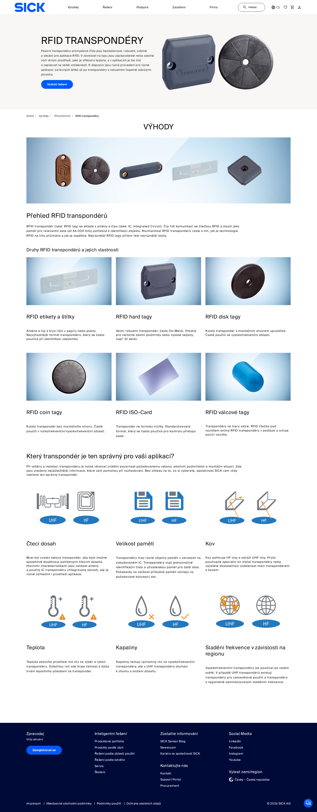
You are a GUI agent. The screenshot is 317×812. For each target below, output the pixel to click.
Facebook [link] (236, 747)
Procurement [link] (169, 786)
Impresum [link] (34, 803)
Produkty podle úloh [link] (109, 747)
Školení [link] (100, 772)
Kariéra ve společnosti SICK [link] (180, 753)
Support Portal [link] (170, 779)
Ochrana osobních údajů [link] (143, 803)
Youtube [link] (235, 760)
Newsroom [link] (168, 747)
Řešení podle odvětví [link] (110, 760)
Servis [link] (99, 766)
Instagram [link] (236, 753)
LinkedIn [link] (235, 741)
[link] (30, 7)
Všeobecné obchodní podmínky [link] (69, 803)
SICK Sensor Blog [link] (173, 741)
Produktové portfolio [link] (109, 741)
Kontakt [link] (165, 773)
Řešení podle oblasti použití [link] (114, 753)
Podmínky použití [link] (109, 803)
